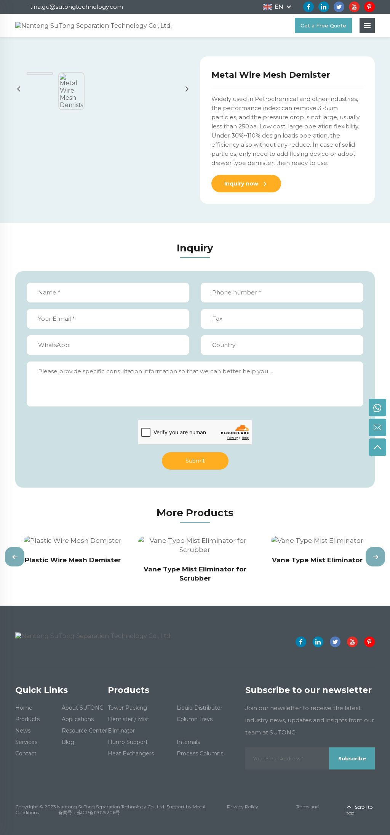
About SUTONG (83, 707)
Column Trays (195, 719)
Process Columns (200, 753)
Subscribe (352, 758)
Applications (78, 719)
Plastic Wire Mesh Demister (73, 560)
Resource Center (84, 730)
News (22, 730)
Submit (195, 460)
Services (26, 742)
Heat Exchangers (131, 753)
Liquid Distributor (199, 707)
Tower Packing (127, 707)
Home (23, 707)
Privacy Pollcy (242, 806)
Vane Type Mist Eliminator (317, 560)
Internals (188, 742)
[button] (15, 557)
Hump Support (128, 742)
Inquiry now (242, 183)
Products (27, 719)
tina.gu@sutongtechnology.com (76, 6)
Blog (68, 742)
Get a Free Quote (323, 25)
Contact (26, 753)
